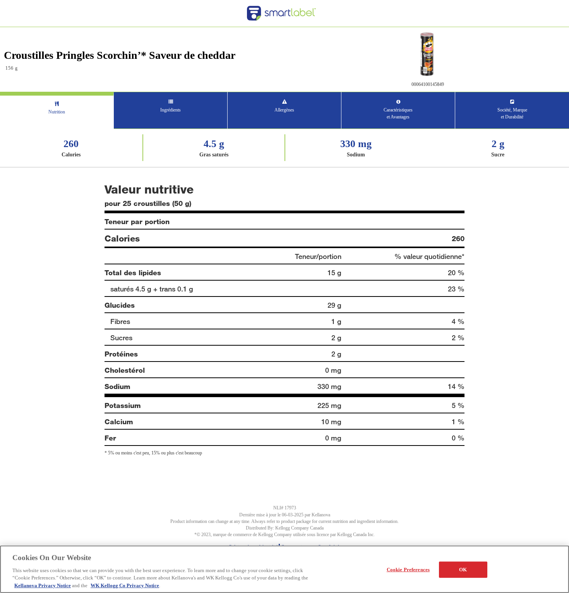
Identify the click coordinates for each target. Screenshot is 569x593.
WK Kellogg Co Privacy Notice (125, 585)
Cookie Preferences (408, 569)
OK (463, 569)
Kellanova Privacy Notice (42, 585)
